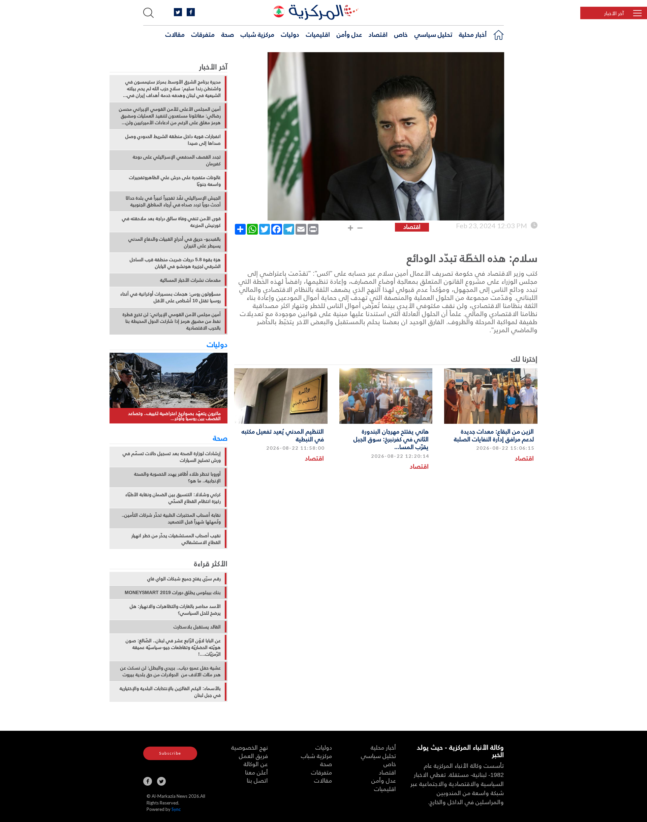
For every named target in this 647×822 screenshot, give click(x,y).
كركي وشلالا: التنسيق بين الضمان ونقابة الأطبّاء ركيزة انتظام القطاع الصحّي (173, 498)
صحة (227, 34)
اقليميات (318, 34)
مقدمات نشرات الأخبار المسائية (190, 280)
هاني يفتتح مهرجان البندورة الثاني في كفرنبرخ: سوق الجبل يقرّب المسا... (391, 439)
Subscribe (170, 753)
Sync (176, 809)
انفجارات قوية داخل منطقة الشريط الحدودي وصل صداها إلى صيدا (173, 139)
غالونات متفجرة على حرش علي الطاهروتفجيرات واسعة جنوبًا (175, 180)
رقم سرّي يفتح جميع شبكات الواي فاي (184, 578)
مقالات (175, 34)
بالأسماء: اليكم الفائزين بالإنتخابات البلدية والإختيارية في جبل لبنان (170, 691)
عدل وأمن (349, 34)
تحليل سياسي (433, 34)
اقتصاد (378, 34)
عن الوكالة (256, 763)
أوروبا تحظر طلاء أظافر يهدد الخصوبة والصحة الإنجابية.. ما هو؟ (177, 477)
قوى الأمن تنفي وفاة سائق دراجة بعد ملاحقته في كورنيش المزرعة (171, 222)
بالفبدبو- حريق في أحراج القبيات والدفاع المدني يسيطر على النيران (174, 242)
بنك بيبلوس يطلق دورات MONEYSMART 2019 (173, 592)
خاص (401, 34)
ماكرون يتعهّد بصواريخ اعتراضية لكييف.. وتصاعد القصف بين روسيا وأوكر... (174, 416)
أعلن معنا (256, 772)
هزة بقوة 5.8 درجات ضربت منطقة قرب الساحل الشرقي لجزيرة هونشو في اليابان (175, 263)
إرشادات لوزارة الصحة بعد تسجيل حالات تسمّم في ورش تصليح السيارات (172, 457)
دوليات (290, 34)
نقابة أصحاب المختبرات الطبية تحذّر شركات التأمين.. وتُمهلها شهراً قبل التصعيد (171, 518)
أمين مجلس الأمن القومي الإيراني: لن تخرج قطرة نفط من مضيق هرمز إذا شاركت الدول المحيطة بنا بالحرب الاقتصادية (172, 321)
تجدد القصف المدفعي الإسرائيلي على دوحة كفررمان (177, 160)
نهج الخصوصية (249, 747)
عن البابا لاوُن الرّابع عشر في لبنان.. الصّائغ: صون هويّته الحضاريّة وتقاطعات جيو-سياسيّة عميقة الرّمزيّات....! (173, 647)
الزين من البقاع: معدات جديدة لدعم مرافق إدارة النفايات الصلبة (494, 435)
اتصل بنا (257, 780)
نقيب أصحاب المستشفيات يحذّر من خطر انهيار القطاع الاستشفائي (176, 539)
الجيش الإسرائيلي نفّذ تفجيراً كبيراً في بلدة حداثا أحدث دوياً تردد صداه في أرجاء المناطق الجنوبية (173, 201)
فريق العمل (253, 755)
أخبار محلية (473, 34)
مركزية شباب (257, 34)
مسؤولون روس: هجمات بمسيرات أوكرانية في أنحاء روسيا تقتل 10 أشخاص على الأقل (170, 297)
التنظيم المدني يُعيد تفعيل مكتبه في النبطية (283, 435)
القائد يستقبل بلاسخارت (197, 626)
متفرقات (203, 34)
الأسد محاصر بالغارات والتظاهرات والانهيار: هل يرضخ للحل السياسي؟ (175, 609)
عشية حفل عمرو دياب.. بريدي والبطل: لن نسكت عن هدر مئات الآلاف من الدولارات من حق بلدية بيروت (170, 671)
